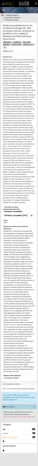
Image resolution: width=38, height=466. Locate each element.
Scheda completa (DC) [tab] (15, 215)
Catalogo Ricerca (12, 15)
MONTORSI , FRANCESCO (22, 44)
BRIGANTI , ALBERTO (12, 42)
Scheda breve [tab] (11, 207)
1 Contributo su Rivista (11, 17)
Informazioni (10, 407)
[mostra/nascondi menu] (36, 3)
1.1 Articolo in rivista (10, 20)
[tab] (31, 215)
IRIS (2, 15)
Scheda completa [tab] (13, 211)
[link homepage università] (24, 3)
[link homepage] (7, 3)
